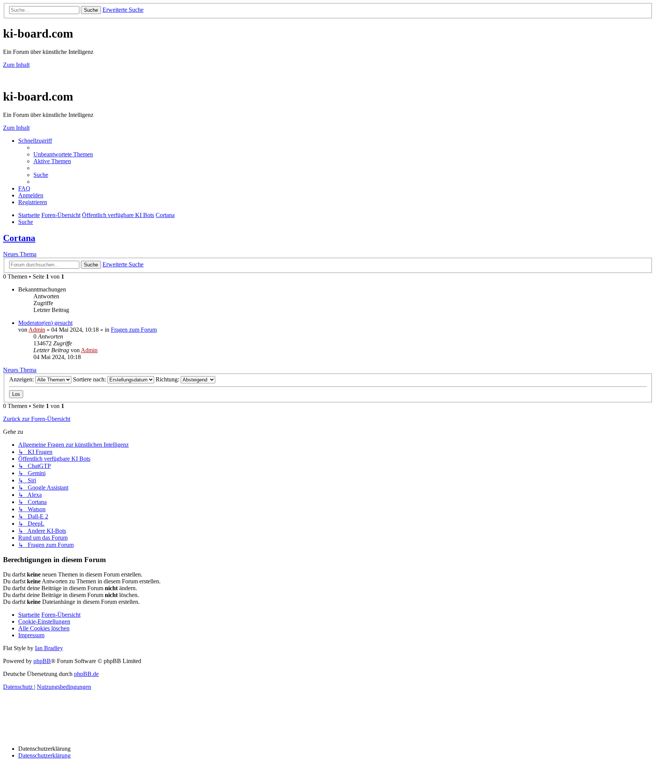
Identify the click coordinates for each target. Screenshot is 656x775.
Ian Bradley (49, 648)
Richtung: (168, 379)
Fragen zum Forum (134, 329)
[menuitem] (63, 154)
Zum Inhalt (16, 64)
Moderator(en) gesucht (45, 323)
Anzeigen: (22, 379)
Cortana (19, 238)
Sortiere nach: (90, 379)
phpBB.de (86, 674)
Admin (36, 329)
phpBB (42, 661)
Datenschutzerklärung (44, 755)
